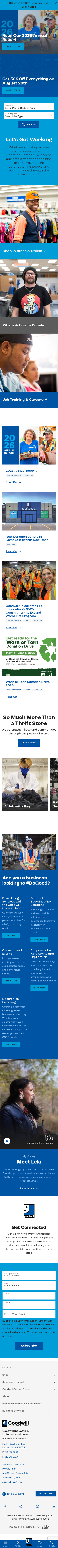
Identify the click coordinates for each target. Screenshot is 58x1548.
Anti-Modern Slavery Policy (16, 1473)
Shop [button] (5, 1375)
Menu (5, 1546)
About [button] (6, 1396)
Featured (29, 475)
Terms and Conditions (13, 1465)
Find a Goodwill (15, 1494)
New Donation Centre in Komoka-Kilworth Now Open (27, 538)
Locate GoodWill (52, 1546)
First (7, 1294)
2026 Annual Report (21, 470)
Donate (39, 1546)
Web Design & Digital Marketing (24, 1528)
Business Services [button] (13, 1411)
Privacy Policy (9, 1469)
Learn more (13, 46)
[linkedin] (54, 1506)
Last (6, 1303)
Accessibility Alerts (12, 1482)
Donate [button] (6, 1368)
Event (27, 621)
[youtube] (37, 1506)
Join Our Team (45, 1493)
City (7, 1284)
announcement (14, 475)
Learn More (29, 7)
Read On (11, 482)
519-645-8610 (11, 1457)
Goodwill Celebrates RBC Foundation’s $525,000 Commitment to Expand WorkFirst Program (24, 611)
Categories (11, 1274)
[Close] (55, 3)
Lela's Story (27, 1188)
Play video (7, 1141)
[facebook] (20, 1506)
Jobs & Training (18, 1546)
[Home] (15, 1425)
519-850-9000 (11, 1452)
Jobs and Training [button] (13, 1382)
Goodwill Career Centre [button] (16, 1389)
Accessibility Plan (11, 1478)
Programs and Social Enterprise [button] (21, 1404)
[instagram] (4, 1506)
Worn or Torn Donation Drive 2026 (28, 684)
